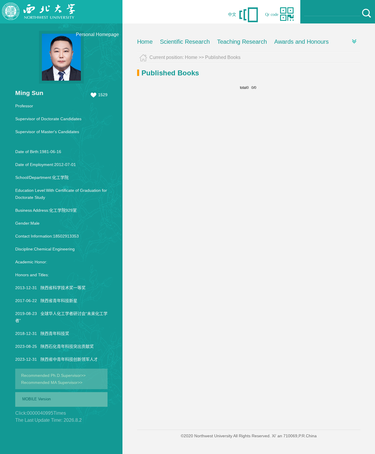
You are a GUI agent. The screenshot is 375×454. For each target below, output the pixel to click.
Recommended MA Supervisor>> (51, 382)
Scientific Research (185, 41)
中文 (232, 14)
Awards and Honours (301, 41)
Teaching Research (242, 41)
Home (145, 41)
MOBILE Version (36, 399)
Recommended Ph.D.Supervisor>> (53, 375)
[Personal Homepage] (39, 22)
